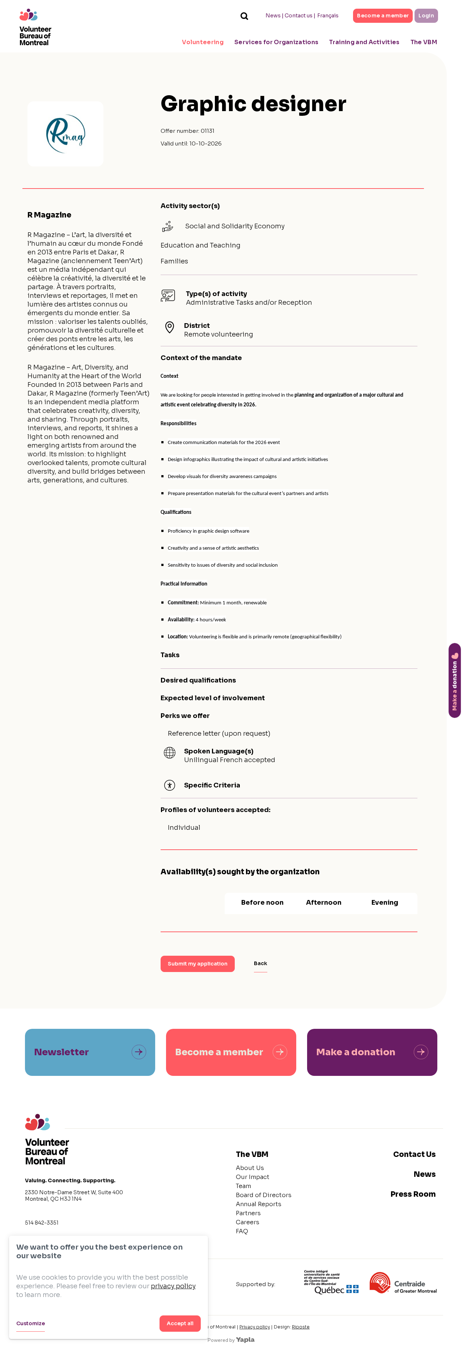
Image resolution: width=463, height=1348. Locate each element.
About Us (250, 1168)
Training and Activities (364, 42)
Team (243, 1186)
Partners (248, 1213)
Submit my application (198, 963)
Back (260, 963)
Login (426, 15)
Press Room (413, 1194)
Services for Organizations (276, 42)
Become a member (383, 15)
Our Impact (252, 1177)
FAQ (242, 1231)
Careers (247, 1222)
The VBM (424, 42)
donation (454, 685)
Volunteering (203, 42)
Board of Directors (264, 1195)
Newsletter (61, 1052)
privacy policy (173, 1286)
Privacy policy (254, 1327)
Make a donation (355, 1052)
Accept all (180, 1323)
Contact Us (414, 1154)
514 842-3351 (42, 1223)
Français (328, 15)
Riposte (301, 1327)
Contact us (299, 15)
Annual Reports (258, 1204)
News (273, 15)
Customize (30, 1323)
